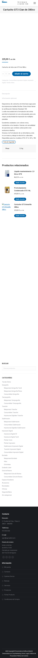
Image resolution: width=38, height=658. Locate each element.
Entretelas (7, 464)
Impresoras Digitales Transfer (13, 415)
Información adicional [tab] (9, 98)
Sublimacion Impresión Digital (13, 446)
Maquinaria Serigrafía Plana (13, 391)
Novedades (5, 486)
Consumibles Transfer (11, 412)
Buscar (34, 368)
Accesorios (5, 483)
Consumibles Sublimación (12, 425)
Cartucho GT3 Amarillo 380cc (23, 205)
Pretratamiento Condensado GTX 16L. (22, 189)
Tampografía (6, 397)
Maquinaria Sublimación (11, 421)
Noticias (6, 581)
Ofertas (4, 489)
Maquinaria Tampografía (12, 400)
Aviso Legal (25, 653)
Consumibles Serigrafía (11, 394)
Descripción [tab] (6, 94)
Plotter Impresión (9, 443)
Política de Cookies (22, 656)
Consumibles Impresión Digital (18, 80)
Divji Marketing (16, 653)
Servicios (7, 585)
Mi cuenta (7, 567)
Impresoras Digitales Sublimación (14, 428)
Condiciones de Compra (12, 599)
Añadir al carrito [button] (20, 182)
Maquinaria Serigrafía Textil (13, 388)
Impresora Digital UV (10, 434)
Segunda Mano (7, 492)
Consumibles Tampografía (12, 403)
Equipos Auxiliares (8, 480)
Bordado (4, 455)
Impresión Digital (7, 431)
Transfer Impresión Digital (12, 449)
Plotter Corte (8, 440)
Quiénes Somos (9, 576)
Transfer (5, 406)
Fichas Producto (9, 595)
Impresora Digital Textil (11, 437)
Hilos (5, 461)
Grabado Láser (6, 467)
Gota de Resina (7, 470)
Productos (7, 590)
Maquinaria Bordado (10, 458)
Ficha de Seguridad (8, 142)
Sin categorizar (7, 495)
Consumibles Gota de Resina (13, 477)
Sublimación (6, 418)
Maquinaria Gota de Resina (12, 473)
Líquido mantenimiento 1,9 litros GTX (24, 172)
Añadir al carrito (21, 74)
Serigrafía (5, 385)
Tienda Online (10, 82)
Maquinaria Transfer (10, 409)
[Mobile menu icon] (34, 3)
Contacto (7, 572)
